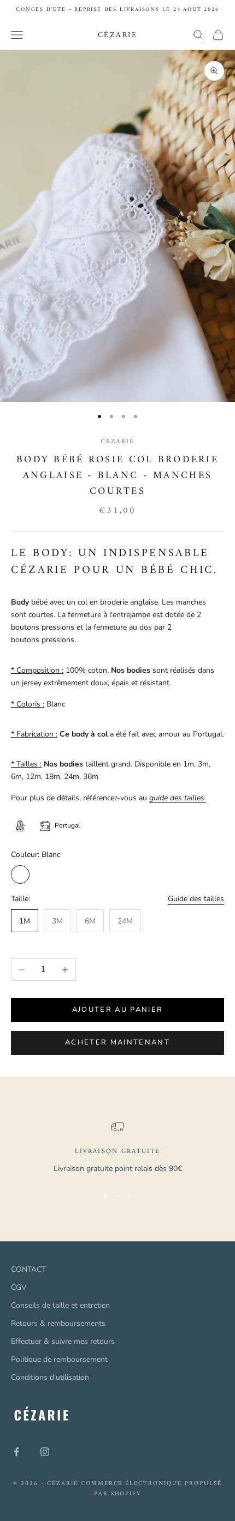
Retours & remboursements (58, 1323)
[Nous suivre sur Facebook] (16, 1451)
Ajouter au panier (117, 1010)
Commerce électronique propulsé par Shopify (151, 1488)
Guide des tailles (196, 899)
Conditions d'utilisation (50, 1377)
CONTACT (28, 1269)
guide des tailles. (177, 798)
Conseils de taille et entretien (60, 1305)
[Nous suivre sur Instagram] (44, 1451)
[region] (117, 1148)
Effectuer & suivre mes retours (63, 1341)
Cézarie (117, 442)
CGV (19, 1287)
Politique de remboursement (59, 1359)
